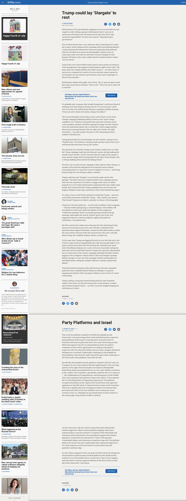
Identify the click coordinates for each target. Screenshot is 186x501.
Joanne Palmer (7, 127)
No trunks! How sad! (15, 290)
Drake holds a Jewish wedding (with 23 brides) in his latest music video (13, 399)
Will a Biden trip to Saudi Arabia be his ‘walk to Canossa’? (12, 241)
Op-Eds (71, 298)
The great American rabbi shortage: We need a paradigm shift (13, 225)
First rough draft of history (13, 125)
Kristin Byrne (68, 23)
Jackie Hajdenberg (8, 404)
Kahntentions (67, 485)
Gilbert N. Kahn (69, 329)
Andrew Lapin (18, 404)
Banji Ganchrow (14, 288)
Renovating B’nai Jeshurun (10, 333)
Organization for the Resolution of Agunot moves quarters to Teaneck (14, 99)
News (65, 298)
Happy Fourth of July (14, 35)
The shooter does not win (13, 156)
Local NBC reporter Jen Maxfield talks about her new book (13, 130)
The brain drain (8, 187)
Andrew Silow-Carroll (8, 269)
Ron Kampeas (6, 471)
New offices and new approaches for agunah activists (12, 91)
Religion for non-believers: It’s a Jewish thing (13, 273)
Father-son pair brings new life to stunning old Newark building (13, 340)
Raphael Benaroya (6, 236)
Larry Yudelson (7, 96)
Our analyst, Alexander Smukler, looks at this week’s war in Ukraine (13, 192)
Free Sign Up (111, 95)
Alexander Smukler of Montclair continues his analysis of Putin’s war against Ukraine (14, 437)
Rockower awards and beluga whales (11, 207)
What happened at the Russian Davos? (11, 430)
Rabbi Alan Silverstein (13, 218)
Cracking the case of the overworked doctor (12, 368)
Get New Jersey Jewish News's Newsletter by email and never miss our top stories (81, 96)
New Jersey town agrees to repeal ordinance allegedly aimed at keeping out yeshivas (14, 465)
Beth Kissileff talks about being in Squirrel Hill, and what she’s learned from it (14, 161)
